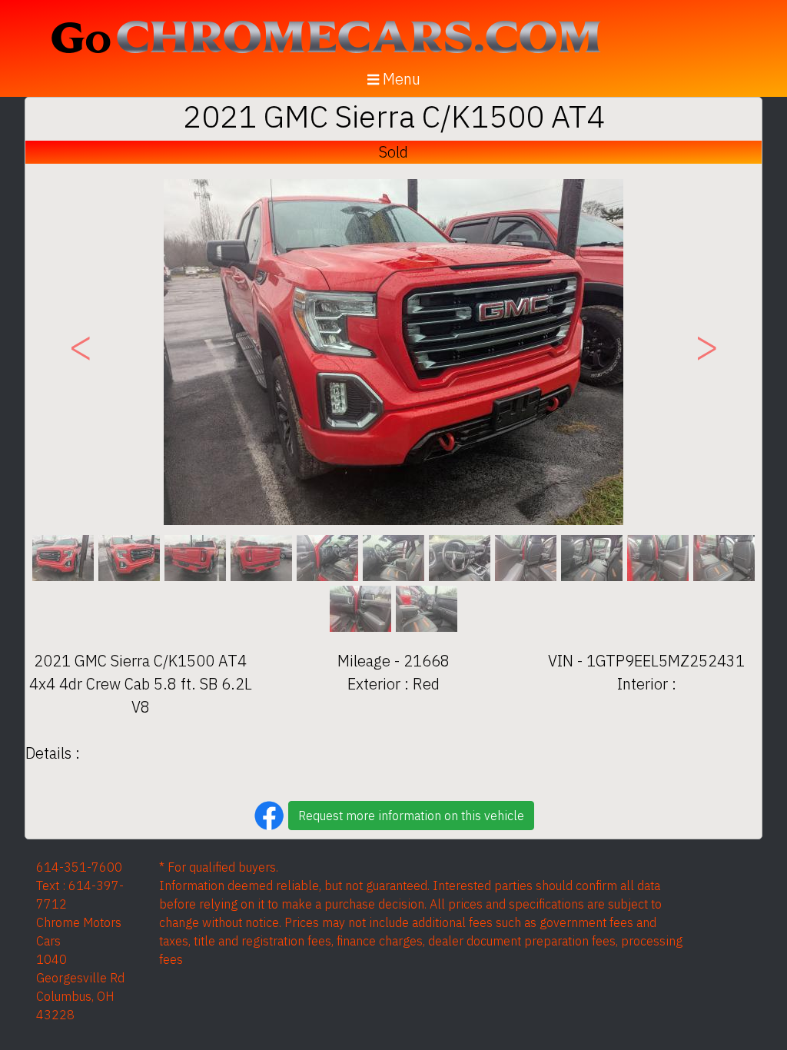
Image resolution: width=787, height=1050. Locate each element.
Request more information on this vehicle (411, 815)
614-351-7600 (79, 867)
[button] (80, 352)
